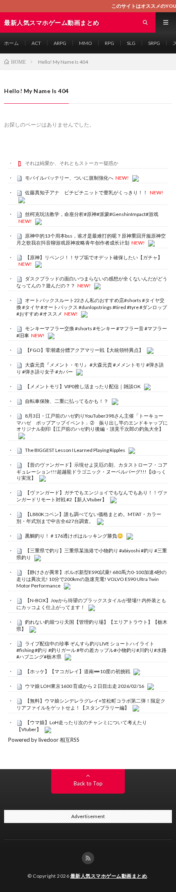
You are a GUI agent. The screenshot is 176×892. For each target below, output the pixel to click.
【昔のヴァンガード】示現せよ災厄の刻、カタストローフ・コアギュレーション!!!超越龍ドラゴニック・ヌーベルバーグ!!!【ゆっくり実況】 (91, 471)
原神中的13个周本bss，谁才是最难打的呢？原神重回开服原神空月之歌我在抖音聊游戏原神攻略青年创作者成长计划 (91, 239)
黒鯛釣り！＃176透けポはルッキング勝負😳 (74, 536)
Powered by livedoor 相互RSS (43, 739)
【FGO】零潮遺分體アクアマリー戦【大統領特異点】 (84, 350)
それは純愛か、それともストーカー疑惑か (71, 163)
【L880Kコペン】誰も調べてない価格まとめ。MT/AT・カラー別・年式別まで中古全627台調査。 (88, 517)
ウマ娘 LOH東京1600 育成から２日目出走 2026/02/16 (84, 686)
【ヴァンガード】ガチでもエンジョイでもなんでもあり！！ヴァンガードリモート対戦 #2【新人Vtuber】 (91, 496)
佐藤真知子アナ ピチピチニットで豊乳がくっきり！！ (86, 192)
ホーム (11, 43)
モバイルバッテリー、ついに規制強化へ (69, 178)
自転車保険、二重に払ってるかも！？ (66, 401)
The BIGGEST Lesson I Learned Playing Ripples (75, 450)
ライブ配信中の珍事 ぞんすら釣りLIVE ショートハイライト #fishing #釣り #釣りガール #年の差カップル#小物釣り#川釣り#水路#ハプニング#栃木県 (91, 650)
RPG (109, 43)
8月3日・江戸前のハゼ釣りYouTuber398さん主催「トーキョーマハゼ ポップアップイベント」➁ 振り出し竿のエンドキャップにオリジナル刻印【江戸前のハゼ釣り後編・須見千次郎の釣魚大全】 (92, 422)
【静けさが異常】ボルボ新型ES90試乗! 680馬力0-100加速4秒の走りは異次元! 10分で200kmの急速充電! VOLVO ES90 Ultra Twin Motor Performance (91, 579)
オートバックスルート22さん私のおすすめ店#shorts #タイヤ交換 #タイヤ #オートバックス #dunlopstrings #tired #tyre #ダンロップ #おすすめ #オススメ (91, 307)
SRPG (154, 43)
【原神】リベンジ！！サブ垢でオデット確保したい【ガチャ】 (93, 257)
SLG (131, 43)
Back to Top (88, 783)
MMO (85, 43)
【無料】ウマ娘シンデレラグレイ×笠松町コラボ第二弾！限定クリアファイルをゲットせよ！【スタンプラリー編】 (90, 704)
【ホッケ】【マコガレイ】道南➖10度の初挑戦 (77, 671)
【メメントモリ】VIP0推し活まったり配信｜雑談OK (83, 386)
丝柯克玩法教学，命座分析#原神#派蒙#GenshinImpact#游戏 (91, 214)
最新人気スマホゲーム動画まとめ (108, 876)
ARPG (60, 43)
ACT (36, 43)
